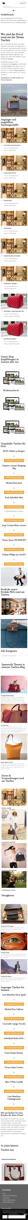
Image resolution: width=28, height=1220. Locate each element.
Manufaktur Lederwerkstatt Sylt (14, 311)
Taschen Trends (5, 952)
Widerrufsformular (8, 1202)
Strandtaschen (5, 725)
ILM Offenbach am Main (8, 890)
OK (5, 1217)
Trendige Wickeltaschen (7, 695)
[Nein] (25, 1214)
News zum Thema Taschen (10, 54)
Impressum (6, 1198)
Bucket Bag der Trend (7, 762)
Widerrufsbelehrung (8, 1200)
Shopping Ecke (19, 70)
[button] (13, 10)
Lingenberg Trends (10, 173)
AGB (3, 1193)
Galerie (10, 59)
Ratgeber (14, 64)
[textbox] (14, 655)
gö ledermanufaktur (10, 339)
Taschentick (7, 228)
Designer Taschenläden (14, 316)
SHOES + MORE (6, 808)
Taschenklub (8, 200)
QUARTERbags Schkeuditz (9, 870)
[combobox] (14, 655)
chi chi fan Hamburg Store (12, 145)
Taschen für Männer (6, 976)
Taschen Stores (12, 150)
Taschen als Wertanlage (7, 926)
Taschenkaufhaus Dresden (12, 256)
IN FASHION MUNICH (8, 842)
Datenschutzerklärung (9, 1195)
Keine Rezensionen (13, 148)
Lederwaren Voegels (10, 283)
